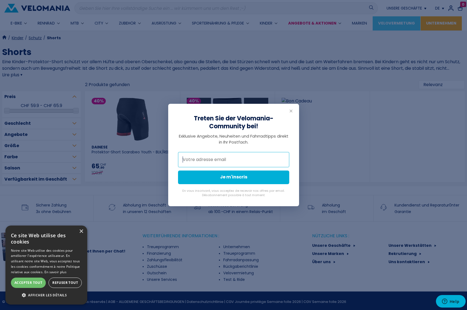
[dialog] (46, 265)
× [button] (81, 231)
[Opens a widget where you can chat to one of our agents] (451, 302)
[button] (46, 295)
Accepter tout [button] (28, 282)
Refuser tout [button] (65, 282)
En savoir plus (55, 272)
